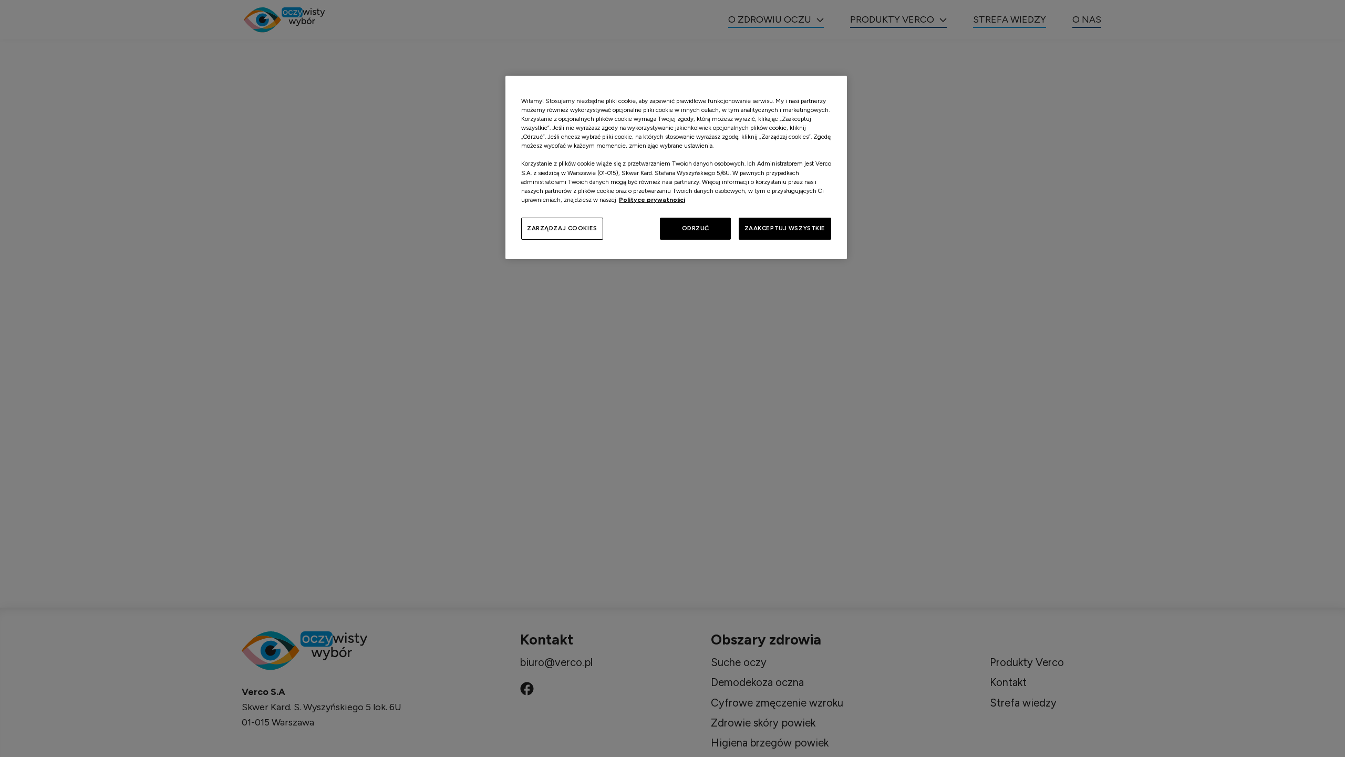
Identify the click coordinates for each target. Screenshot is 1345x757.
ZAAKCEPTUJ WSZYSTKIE (784, 228)
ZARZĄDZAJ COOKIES (562, 228)
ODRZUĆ (695, 228)
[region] (676, 167)
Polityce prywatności (652, 199)
